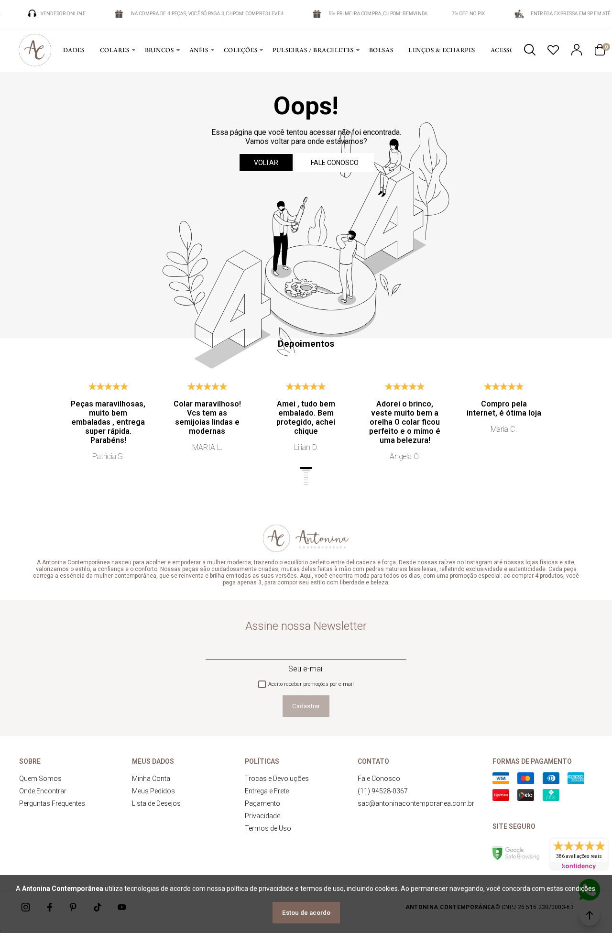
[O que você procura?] (530, 49)
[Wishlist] (553, 49)
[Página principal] (35, 49)
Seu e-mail (306, 668)
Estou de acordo (306, 912)
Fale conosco (335, 162)
